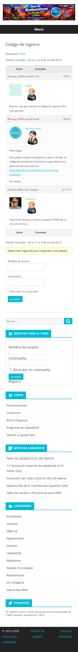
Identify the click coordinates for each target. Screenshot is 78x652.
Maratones (14, 560)
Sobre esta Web (17, 590)
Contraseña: (14, 276)
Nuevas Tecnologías (20, 568)
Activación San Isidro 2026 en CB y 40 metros (37, 478)
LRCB (41, 615)
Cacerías (12, 524)
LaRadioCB (14, 553)
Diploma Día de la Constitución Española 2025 (37, 486)
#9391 (67, 76)
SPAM (22, 53)
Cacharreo (13, 413)
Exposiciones (15, 538)
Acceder (15, 299)
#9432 (67, 119)
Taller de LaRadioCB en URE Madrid (30, 458)
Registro (15, 381)
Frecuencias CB (41, 611)
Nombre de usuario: (19, 261)
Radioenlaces (15, 575)
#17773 (66, 189)
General (12, 546)
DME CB (12, 531)
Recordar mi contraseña (24, 291)
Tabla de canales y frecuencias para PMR (34, 493)
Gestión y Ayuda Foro (21, 435)
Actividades (14, 516)
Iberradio (18, 615)
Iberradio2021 (31, 615)
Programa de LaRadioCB (23, 427)
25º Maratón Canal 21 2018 (19, 611)
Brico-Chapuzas (17, 420)
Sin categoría (15, 582)
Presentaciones (17, 405)
